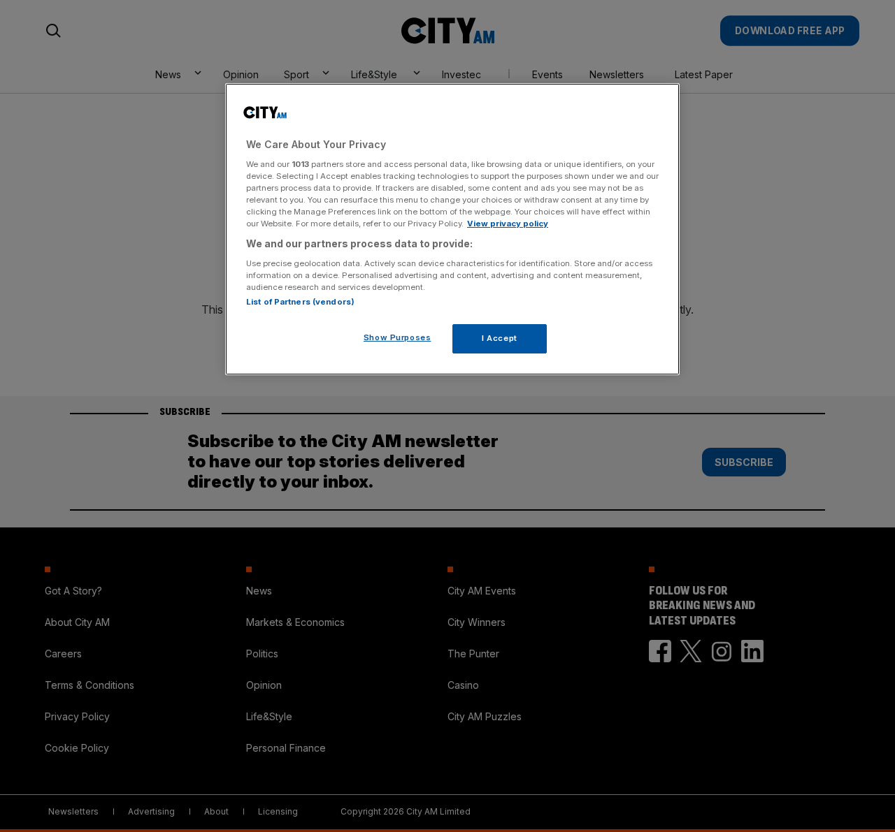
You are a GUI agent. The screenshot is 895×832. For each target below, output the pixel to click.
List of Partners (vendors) (300, 302)
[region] (452, 229)
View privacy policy (507, 223)
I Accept (499, 338)
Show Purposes (397, 337)
